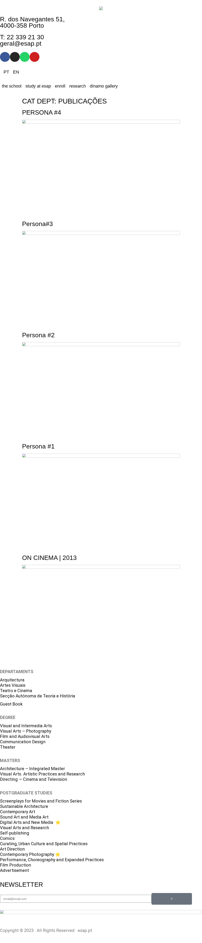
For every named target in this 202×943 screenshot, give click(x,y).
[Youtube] (34, 57)
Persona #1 (38, 446)
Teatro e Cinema (16, 690)
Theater (7, 747)
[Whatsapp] (25, 57)
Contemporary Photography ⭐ (30, 854)
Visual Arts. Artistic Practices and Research (42, 774)
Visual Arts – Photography (25, 731)
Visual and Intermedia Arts (26, 725)
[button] (11, 86)
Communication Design (23, 741)
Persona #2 (38, 335)
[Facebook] (5, 57)
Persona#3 (37, 223)
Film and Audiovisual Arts (25, 736)
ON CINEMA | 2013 (49, 557)
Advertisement (14, 870)
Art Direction (12, 849)
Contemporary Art (17, 811)
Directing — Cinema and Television (33, 779)
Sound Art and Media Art (24, 817)
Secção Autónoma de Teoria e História (37, 695)
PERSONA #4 (41, 112)
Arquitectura (12, 679)
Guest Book (11, 704)
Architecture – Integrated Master (32, 768)
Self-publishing (14, 833)
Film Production (15, 865)
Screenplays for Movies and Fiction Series (41, 801)
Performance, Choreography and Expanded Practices (52, 859)
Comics (7, 838)
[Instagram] (15, 57)
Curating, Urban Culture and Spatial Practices (44, 843)
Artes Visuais (12, 685)
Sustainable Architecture (24, 806)
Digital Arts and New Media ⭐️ (30, 822)
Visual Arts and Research (24, 827)
